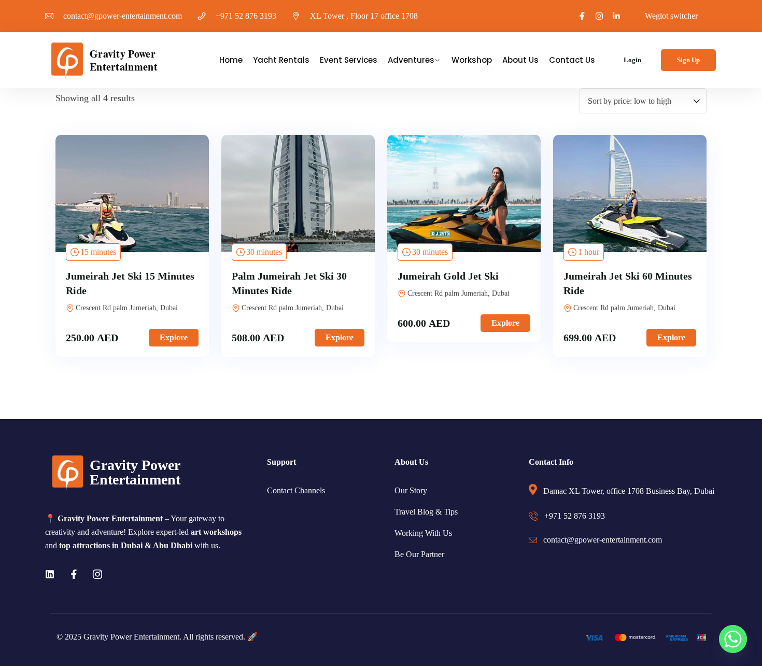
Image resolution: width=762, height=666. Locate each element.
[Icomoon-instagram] (97, 574)
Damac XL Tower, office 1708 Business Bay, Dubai (628, 491)
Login (632, 60)
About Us (520, 59)
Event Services (348, 59)
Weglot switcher (671, 15)
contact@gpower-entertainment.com (122, 15)
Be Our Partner (419, 554)
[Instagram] (599, 16)
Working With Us (423, 533)
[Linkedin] (49, 574)
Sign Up (688, 60)
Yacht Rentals (281, 59)
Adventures (411, 59)
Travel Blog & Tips (426, 511)
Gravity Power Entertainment (124, 60)
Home (231, 59)
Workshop (471, 59)
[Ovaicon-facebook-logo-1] (582, 16)
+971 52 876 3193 (246, 15)
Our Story (410, 490)
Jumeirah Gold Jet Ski (448, 276)
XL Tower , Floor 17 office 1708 (364, 15)
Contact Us (572, 59)
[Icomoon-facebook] (73, 574)
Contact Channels (296, 490)
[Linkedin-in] (616, 16)
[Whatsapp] (733, 639)
